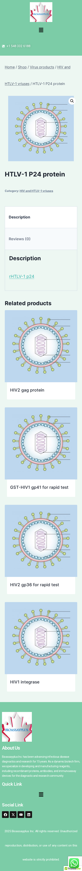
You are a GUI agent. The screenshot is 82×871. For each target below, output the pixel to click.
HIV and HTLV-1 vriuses (36, 191)
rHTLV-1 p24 (21, 276)
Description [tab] (19, 217)
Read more (47, 396)
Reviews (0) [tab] (20, 239)
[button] (41, 30)
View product (23, 395)
